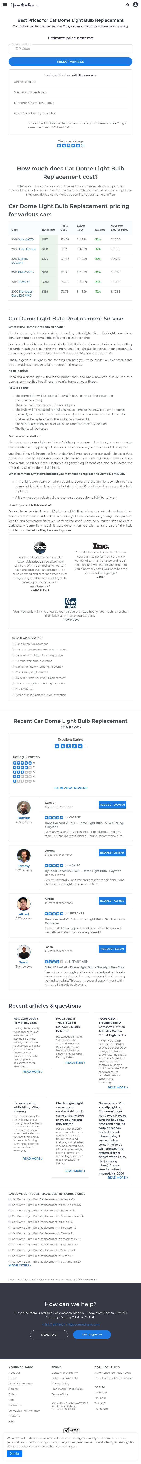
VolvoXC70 (26, 239)
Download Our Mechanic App (113, 1378)
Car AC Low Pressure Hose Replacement (42, 649)
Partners (14, 1416)
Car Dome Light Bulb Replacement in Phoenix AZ (44, 1210)
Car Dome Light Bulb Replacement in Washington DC (46, 1238)
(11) (83, 145)
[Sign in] (135, 4)
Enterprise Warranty (65, 1378)
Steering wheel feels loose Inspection (39, 655)
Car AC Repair (25, 689)
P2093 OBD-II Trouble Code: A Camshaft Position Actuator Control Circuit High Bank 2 (112, 1027)
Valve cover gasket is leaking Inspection (41, 683)
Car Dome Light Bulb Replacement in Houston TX (44, 1227)
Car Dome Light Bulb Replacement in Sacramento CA (46, 1261)
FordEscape (27, 249)
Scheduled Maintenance (24, 1410)
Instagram (101, 1408)
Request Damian (112, 804)
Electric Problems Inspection (34, 661)
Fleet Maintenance (21, 1383)
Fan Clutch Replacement (32, 643)
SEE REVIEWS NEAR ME (71, 788)
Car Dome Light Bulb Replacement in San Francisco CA (47, 1216)
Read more (31, 1071)
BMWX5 (24, 282)
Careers (13, 1389)
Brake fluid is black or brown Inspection (41, 695)
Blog (11, 1421)
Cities (12, 1394)
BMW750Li (26, 272)
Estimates (15, 1405)
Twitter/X (100, 1403)
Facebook (101, 1392)
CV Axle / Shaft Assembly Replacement (41, 677)
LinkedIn (100, 1397)
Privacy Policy (60, 1383)
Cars (11, 1399)
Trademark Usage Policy (67, 1389)
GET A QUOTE (92, 1334)
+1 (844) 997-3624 (53, 1324)
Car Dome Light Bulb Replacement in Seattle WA (43, 1250)
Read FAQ (49, 1334)
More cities (19, 1265)
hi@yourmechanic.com (83, 1324)
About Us (14, 1372)
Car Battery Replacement (32, 672)
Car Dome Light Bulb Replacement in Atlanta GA (43, 1199)
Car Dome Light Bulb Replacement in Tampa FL (43, 1233)
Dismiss (14, 1453)
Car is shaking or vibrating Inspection (39, 666)
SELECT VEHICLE (70, 61)
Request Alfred (112, 900)
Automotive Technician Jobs (113, 1372)
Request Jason (112, 948)
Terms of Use (60, 1394)
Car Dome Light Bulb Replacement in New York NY (45, 1244)
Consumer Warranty (65, 1372)
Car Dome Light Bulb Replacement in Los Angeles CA (46, 1204)
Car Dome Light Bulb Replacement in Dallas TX (42, 1222)
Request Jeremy (112, 852)
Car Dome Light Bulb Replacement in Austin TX (42, 1256)
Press (12, 1378)
